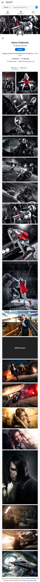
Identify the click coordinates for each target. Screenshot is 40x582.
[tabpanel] (20, 326)
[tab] (15, 68)
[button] (36, 7)
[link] (8, 83)
